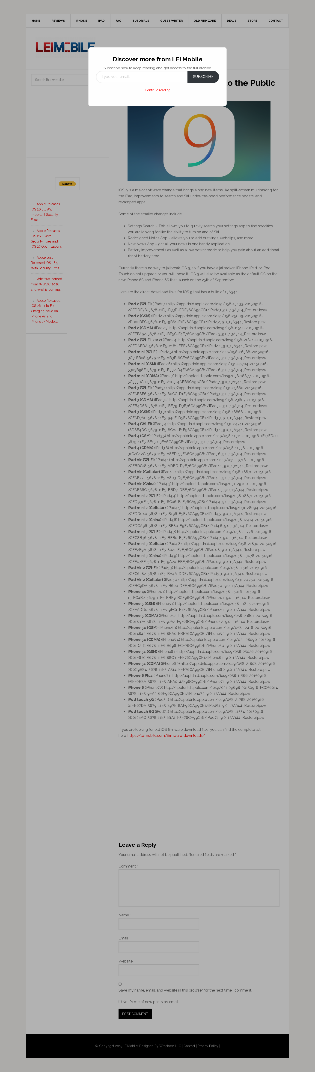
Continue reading (157, 90)
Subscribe (203, 76)
